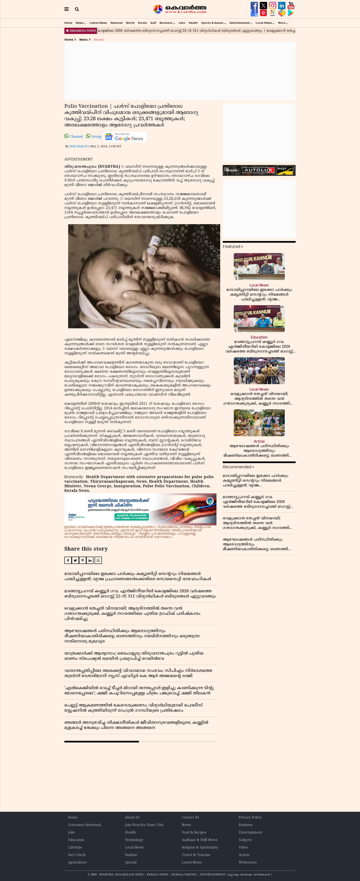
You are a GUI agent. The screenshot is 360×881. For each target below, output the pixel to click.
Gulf (153, 23)
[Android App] (291, 13)
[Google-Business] (254, 13)
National (116, 23)
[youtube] (291, 6)
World (130, 23)
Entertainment (240, 23)
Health (193, 23)
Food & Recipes (194, 833)
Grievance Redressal (84, 825)
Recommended (237, 467)
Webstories (248, 863)
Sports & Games (212, 23)
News (80, 23)
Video (243, 848)
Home (68, 23)
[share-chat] (282, 13)
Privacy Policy (250, 818)
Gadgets (245, 840)
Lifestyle (75, 848)
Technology (134, 840)
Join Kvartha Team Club (144, 825)
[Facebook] (254, 6)
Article (244, 855)
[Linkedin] (282, 6)
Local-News (264, 23)
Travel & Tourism (196, 855)
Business (166, 23)
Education (76, 840)
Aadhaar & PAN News (199, 840)
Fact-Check (77, 855)
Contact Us (190, 818)
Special (130, 863)
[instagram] (273, 6)
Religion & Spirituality (200, 848)
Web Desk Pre (80, 146)
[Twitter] (264, 6)
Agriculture (77, 863)
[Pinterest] (264, 13)
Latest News (98, 23)
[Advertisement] (180, 71)
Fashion (131, 855)
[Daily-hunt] (273, 13)
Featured (231, 246)
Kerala (142, 23)
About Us (132, 818)
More (281, 23)
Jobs (182, 23)
